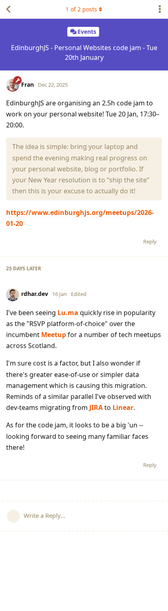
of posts (81, 9)
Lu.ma (67, 312)
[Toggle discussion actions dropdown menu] (160, 9)
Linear (123, 407)
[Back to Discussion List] (8, 9)
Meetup (53, 334)
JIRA (96, 407)
